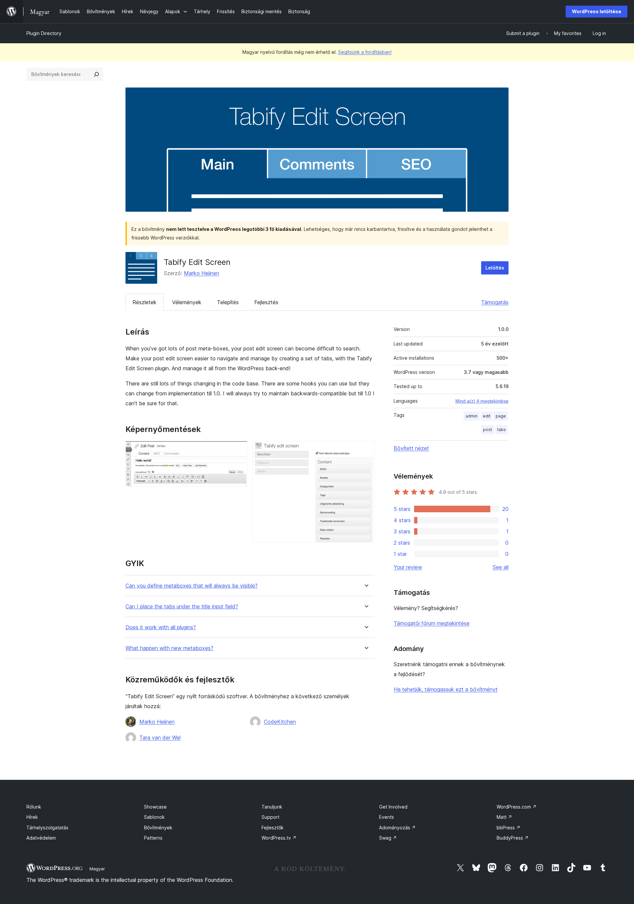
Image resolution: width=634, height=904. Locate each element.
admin (471, 416)
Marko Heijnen (201, 273)
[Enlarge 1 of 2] (238, 450)
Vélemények (186, 302)
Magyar (97, 868)
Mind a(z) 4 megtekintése (482, 401)
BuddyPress (513, 838)
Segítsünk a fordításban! (365, 52)
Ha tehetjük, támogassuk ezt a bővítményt (446, 689)
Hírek (32, 817)
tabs (501, 429)
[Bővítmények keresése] (96, 74)
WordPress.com (517, 807)
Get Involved (393, 807)
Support (270, 817)
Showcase (155, 807)
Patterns (153, 838)
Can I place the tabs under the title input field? (181, 606)
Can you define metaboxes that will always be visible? (191, 586)
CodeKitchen (280, 721)
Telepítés (228, 302)
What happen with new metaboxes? (169, 648)
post (487, 429)
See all (501, 567)
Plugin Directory (43, 33)
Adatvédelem (41, 838)
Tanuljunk (272, 807)
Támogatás (495, 302)
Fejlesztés (266, 302)
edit (486, 416)
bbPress (508, 827)
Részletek (144, 302)
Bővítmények (158, 827)
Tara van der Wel (160, 737)
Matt (504, 817)
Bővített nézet (411, 448)
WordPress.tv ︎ (279, 838)
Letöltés (494, 268)
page (501, 416)
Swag (388, 838)
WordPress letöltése (596, 11)
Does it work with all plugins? (160, 627)
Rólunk (33, 807)
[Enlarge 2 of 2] (365, 450)
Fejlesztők (273, 827)
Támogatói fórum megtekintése (432, 623)
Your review (408, 567)
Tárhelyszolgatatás (47, 827)
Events (386, 817)
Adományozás (397, 827)
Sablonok (154, 817)
